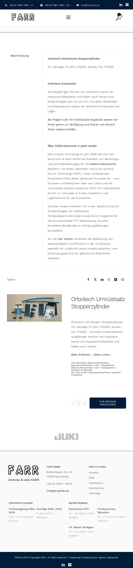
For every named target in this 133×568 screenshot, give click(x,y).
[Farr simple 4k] (23, 13)
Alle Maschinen (78, 363)
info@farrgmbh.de (90, 5)
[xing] (127, 4)
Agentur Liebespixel (108, 557)
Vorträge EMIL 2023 (49, 509)
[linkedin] (120, 4)
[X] (95, 279)
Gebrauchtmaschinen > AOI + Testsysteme (92, 365)
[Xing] (115, 279)
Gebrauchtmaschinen (98, 363)
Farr (73, 372)
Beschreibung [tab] (20, 55)
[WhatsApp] (109, 279)
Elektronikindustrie (103, 164)
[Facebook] (88, 279)
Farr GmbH (81, 372)
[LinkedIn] (102, 279)
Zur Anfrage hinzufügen (107, 403)
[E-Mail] (122, 279)
